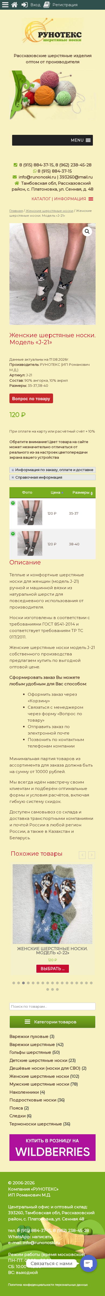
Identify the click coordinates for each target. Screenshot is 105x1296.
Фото (27, 492)
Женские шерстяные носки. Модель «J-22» (52, 950)
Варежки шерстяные (32, 1044)
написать (41, 1236)
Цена (55, 492)
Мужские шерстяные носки (39, 1084)
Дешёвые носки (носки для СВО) (44, 1068)
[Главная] (14, 5)
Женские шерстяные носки (49, 211)
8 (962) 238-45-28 (73, 164)
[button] (77, 140)
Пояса (16, 1108)
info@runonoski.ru (37, 177)
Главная (16, 211)
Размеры (81, 492)
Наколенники (24, 1092)
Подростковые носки (32, 1099)
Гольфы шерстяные (30, 1052)
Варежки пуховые (28, 1036)
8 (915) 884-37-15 (36, 164)
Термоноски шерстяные (35, 1123)
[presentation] (82, 855)
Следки (17, 1115)
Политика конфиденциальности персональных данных (48, 1285)
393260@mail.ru (76, 177)
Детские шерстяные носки (38, 1060)
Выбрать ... (53, 968)
